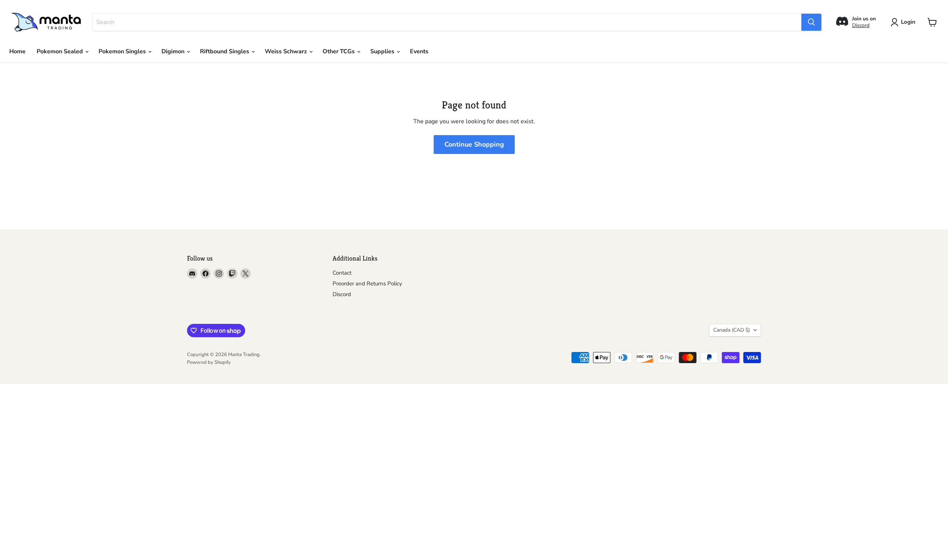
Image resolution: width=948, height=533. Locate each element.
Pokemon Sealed (60, 51)
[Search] (811, 22)
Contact (342, 272)
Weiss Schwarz (286, 51)
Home (17, 51)
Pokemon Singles (123, 51)
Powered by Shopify (209, 362)
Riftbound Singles (225, 51)
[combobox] (447, 22)
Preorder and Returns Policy (367, 283)
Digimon (173, 51)
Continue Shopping (474, 144)
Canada (731, 329)
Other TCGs (339, 51)
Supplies (383, 51)
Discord (860, 25)
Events (419, 51)
